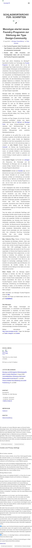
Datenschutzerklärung (7, 418)
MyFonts (19, 122)
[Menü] (29, 3)
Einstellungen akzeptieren (6, 444)
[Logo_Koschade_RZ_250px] (13, 3)
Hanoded (20, 171)
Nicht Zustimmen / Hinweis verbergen (23, 546)
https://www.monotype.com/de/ (10, 331)
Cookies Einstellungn (19, 444)
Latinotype (26, 160)
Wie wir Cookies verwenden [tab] (6, 453)
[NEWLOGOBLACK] (16, 23)
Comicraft (4, 147)
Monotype (14, 41)
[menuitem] (29, 3)
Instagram (10, 333)
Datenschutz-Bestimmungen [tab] (6, 536)
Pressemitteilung (20, 41)
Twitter (6, 333)
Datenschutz (3, 543)
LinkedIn (18, 333)
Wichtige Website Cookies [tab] (6, 472)
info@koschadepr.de (7, 401)
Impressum (4, 411)
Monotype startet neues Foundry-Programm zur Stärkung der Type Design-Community (16, 33)
